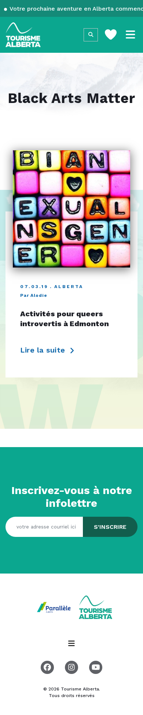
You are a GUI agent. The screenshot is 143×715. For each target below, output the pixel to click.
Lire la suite (43, 350)
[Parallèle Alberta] (54, 606)
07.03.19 (34, 286)
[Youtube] (95, 667)
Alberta (68, 286)
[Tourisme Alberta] (23, 34)
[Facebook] (47, 667)
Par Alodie (33, 295)
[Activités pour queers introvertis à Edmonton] (71, 209)
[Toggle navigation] (131, 35)
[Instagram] (71, 667)
